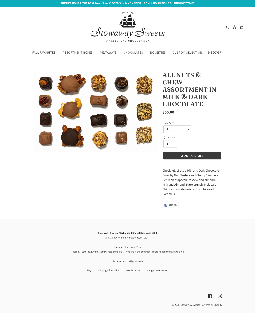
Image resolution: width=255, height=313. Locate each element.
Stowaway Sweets (190, 304)
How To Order (133, 270)
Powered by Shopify (211, 304)
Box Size (169, 123)
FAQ (89, 270)
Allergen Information (157, 270)
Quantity (169, 137)
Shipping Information (108, 270)
